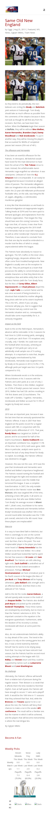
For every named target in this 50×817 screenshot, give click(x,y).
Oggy (10, 29)
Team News (30, 32)
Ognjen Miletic (17, 32)
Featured (31, 29)
